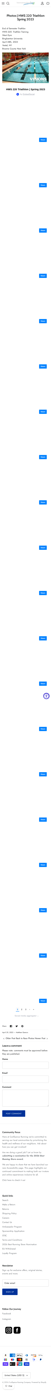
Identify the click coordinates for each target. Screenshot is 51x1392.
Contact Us (7, 1222)
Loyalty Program (9, 1253)
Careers (5, 1217)
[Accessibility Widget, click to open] (46, 696)
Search (5, 1200)
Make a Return (8, 1204)
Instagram (6, 1319)
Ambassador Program (12, 1226)
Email (5, 1073)
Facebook (6, 1313)
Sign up (10, 1292)
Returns (5, 1209)
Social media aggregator (27, 1016)
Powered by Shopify (39, 1382)
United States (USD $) (14, 1375)
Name (5, 1059)
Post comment (14, 1113)
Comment (6, 1087)
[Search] (9, 3)
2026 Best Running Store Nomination (19, 1244)
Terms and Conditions (12, 1239)
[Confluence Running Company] (25, 3)
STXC (4, 1235)
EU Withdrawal (9, 1248)
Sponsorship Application (13, 1231)
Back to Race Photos (25, 1038)
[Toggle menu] (3, 3)
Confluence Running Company (19, 1382)
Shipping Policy (9, 1213)
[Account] (42, 3)
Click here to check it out (13, 1180)
